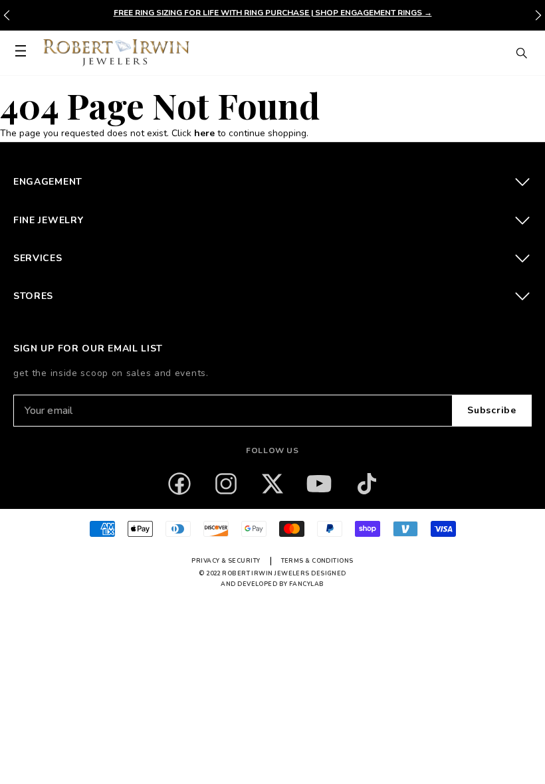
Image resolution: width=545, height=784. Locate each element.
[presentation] (538, 15)
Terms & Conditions (317, 561)
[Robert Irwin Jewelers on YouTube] (319, 483)
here (204, 133)
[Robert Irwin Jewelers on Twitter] (272, 483)
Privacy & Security (225, 561)
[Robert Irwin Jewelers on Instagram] (226, 483)
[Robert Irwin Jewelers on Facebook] (179, 483)
